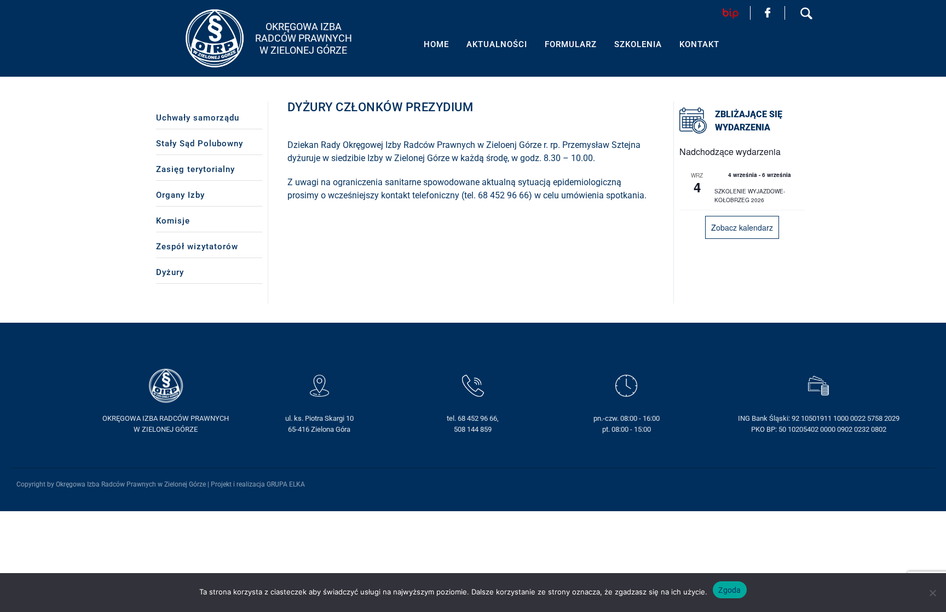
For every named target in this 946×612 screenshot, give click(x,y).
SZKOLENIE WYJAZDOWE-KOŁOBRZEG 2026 (749, 195)
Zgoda (729, 590)
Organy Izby (180, 195)
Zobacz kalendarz (742, 227)
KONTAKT (853, 545)
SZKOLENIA (638, 44)
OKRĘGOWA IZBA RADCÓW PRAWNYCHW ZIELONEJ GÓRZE (303, 38)
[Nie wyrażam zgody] (932, 592)
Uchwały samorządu (197, 118)
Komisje (173, 221)
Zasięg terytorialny (195, 169)
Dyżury (170, 272)
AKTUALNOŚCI (496, 44)
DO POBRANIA (862, 518)
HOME (436, 44)
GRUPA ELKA (286, 484)
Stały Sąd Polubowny (199, 143)
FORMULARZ (571, 44)
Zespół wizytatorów (197, 246)
